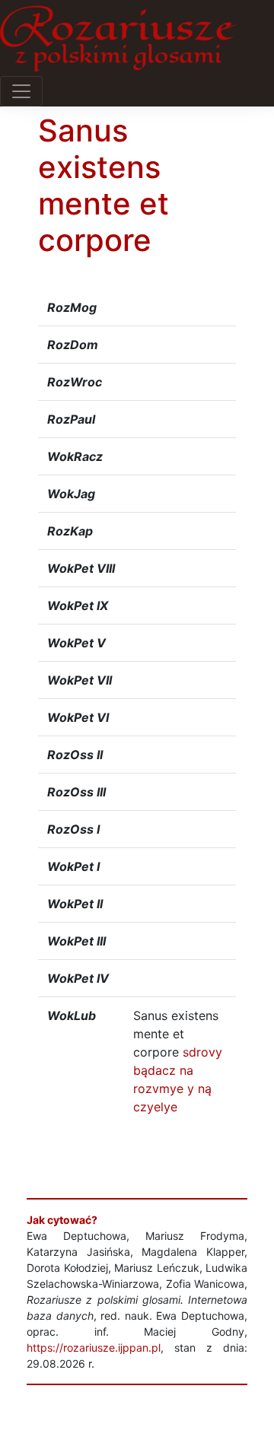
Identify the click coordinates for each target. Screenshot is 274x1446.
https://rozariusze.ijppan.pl (94, 1347)
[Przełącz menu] (21, 91)
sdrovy (202, 1052)
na (186, 1070)
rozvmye (158, 1088)
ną (205, 1088)
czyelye (155, 1106)
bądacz (154, 1070)
